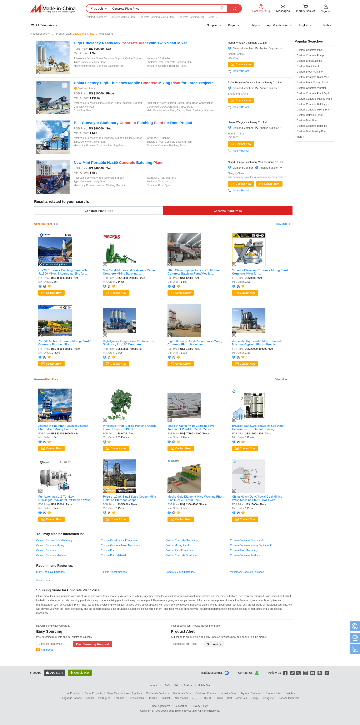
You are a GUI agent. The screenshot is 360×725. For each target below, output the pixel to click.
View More (283, 224)
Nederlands (181, 698)
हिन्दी (229, 698)
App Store (54, 673)
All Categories (45, 25)
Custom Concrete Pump (310, 55)
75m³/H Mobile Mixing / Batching (64, 342)
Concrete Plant (99, 210)
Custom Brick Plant (307, 120)
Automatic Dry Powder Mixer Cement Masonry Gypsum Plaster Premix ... (256, 342)
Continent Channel (205, 693)
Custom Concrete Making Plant (314, 98)
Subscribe (214, 644)
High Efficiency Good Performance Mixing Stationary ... (195, 342)
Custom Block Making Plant (312, 82)
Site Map (188, 685)
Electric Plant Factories (114, 572)
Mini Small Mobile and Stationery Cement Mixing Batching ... (130, 271)
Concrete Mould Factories (180, 572)
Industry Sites (228, 693)
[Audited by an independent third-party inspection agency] (45, 286)
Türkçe (255, 698)
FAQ (167, 685)
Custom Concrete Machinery (181, 540)
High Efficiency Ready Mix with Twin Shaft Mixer (130, 43)
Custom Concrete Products (245, 555)
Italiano (153, 698)
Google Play (80, 673)
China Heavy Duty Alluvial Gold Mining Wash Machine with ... (257, 498)
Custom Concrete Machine (51, 555)
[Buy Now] (241, 184)
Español (89, 698)
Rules (327, 25)
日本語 (219, 698)
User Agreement (161, 705)
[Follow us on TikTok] (292, 673)
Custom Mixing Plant (177, 545)
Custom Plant (108, 550)
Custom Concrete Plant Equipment (316, 93)
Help (254, 25)
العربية (195, 698)
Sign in (325, 11)
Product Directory (40, 33)
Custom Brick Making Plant (312, 131)
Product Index (273, 693)
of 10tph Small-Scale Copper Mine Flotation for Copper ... (129, 498)
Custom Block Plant (308, 66)
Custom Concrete (46, 550)
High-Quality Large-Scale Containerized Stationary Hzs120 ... (129, 342)
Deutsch (166, 698)
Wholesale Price (182, 693)
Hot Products (72, 693)
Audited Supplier (271, 48)
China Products (93, 693)
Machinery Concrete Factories (247, 572)
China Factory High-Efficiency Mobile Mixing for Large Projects (144, 83)
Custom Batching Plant (309, 115)
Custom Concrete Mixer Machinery (120, 545)
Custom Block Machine (310, 71)
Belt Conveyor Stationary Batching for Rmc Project (133, 123)
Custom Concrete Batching (312, 125)
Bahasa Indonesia (289, 698)
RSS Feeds (46, 649)
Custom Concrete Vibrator (311, 88)
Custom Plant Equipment (179, 550)
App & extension (278, 25)
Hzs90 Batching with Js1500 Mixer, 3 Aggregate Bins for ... (63, 271)
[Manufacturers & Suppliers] (52, 8)
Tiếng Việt (269, 698)
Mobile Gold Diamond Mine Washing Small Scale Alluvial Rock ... (196, 498)
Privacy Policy (200, 705)
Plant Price (228, 210)
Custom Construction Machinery (54, 540)
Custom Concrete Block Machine (315, 77)
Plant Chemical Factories (50, 572)
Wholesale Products (157, 693)
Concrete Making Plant (122, 17)
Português (104, 698)
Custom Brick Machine (309, 60)
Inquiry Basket (241, 71)
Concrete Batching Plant (191, 17)
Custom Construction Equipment (119, 540)
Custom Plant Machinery (244, 550)
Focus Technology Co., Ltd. (182, 710)
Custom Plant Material (113, 555)
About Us (155, 685)
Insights (290, 693)
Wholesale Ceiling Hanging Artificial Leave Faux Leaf (130, 427)
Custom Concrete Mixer (310, 50)
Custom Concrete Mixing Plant (314, 109)
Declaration (181, 705)
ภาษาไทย (241, 698)
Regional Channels (250, 693)
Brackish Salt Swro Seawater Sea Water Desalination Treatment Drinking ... (258, 427)
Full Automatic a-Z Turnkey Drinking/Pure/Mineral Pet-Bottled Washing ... (66, 498)
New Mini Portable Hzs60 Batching (118, 163)
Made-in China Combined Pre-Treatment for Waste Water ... (192, 427)
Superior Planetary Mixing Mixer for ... (260, 271)
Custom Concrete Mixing (50, 545)
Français (119, 698)
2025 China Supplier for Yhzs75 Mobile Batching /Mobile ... (193, 271)
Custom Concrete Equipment (246, 540)
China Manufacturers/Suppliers (124, 693)
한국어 (207, 698)
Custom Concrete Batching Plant (315, 104)
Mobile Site (204, 685)
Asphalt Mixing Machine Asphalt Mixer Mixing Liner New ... (63, 427)
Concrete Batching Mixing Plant (156, 17)
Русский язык (136, 698)
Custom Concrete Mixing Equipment (250, 545)
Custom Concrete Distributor (181, 555)
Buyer (232, 25)
